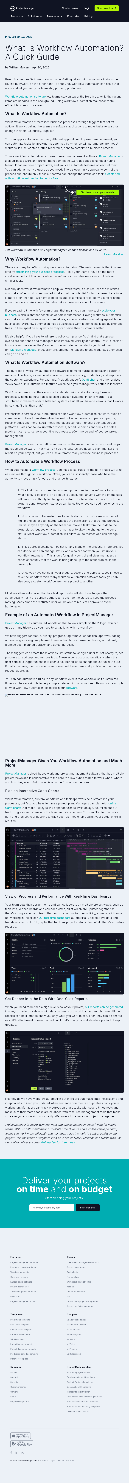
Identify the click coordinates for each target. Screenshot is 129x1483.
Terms (45, 1460)
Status (13, 1397)
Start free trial (105, 8)
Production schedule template (24, 1354)
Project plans (73, 1277)
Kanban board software (21, 1282)
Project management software (24, 1262)
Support (14, 1377)
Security (14, 1382)
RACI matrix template (20, 1334)
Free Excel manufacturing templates (83, 1406)
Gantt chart (89, 379)
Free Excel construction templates (82, 1401)
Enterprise (73, 16)
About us (14, 1372)
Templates (16, 1314)
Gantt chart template (19, 1324)
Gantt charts (72, 1272)
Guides (71, 1257)
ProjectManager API (19, 1401)
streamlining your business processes (40, 271)
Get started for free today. (58, 1142)
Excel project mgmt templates (81, 1377)
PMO (69, 1296)
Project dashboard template (23, 1349)
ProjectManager (109, 156)
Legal (52, 1460)
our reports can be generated (104, 1007)
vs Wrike (71, 1344)
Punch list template (19, 1359)
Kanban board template (21, 1329)
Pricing (88, 16)
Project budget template (21, 1344)
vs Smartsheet (73, 1329)
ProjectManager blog (79, 1367)
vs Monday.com (74, 1334)
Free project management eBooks (83, 1262)
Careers (14, 1392)
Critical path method (76, 1291)
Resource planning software (23, 1267)
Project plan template (20, 1320)
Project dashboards (19, 1287)
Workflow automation (20, 1272)
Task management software (23, 1291)
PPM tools (15, 1296)
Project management (76, 1267)
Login (87, 8)
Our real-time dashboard (54, 917)
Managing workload (23, 349)
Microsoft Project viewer (78, 1392)
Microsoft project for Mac (78, 1372)
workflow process (43, 469)
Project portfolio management (81, 1306)
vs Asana (71, 1339)
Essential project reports (78, 1411)
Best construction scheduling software (85, 1397)
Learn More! (112, 254)
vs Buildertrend (74, 1354)
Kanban (70, 1287)
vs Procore (72, 1349)
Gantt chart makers (19, 1277)
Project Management (19, 37)
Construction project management (82, 1301)
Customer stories (18, 1387)
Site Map (70, 1460)
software (71, 687)
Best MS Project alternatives (80, 1382)
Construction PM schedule (79, 1387)
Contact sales (70, 8)
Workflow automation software (25, 96)
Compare (72, 1314)
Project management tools (22, 1301)
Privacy (60, 1460)
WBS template (17, 1339)
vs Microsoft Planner (76, 1324)
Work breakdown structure (79, 1282)
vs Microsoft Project (76, 1320)
